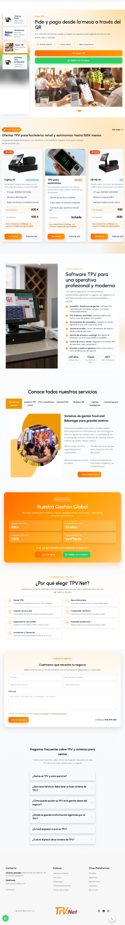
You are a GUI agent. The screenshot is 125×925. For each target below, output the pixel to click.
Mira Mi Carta (94, 882)
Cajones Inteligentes (94, 403)
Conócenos (10, 890)
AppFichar (93, 877)
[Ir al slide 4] (82, 110)
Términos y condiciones (41, 714)
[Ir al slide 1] (74, 110)
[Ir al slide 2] (76, 110)
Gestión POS (62, 402)
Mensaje (12, 691)
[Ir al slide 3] (78, 110)
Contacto (57, 877)
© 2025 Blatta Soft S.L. (25, 911)
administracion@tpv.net (15, 884)
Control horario (111, 402)
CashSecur (93, 886)
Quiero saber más (89, 474)
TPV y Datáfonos (46, 402)
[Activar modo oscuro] (112, 918)
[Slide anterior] (35, 62)
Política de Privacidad (59, 714)
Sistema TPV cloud (30, 403)
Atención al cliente (60, 873)
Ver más (116, 129)
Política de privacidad (62, 886)
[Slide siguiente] (121, 62)
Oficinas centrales (13, 873)
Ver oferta (13, 236)
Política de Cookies (61, 890)
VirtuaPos (92, 873)
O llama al (106, 720)
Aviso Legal (58, 882)
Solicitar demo (48, 554)
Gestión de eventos (14, 403)
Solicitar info (31, 236)
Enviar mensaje (19, 720)
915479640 (10, 880)
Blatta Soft (93, 890)
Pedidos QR (78, 402)
